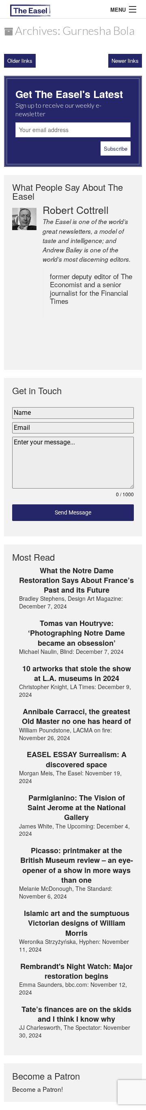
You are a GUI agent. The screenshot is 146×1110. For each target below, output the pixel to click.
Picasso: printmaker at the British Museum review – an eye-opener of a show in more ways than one (76, 865)
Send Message (73, 512)
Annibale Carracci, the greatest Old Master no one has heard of (76, 716)
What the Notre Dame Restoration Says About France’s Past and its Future (76, 580)
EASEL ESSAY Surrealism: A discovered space (77, 759)
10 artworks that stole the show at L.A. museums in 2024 (76, 673)
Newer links (125, 60)
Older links (19, 60)
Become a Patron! (37, 1088)
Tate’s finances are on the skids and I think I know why (76, 1014)
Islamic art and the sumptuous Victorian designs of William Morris (76, 923)
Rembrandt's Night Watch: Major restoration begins (76, 971)
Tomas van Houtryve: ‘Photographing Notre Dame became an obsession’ (76, 633)
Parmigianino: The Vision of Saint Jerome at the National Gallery (77, 807)
